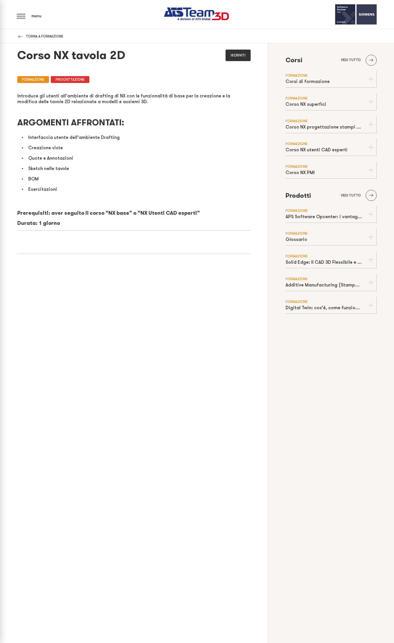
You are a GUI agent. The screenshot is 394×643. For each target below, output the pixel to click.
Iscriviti (238, 55)
